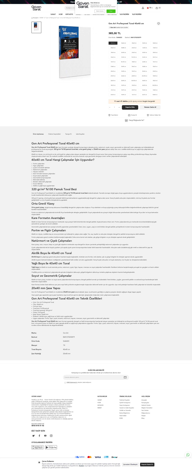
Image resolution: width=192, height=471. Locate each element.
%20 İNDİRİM (136, 14)
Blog (143, 418)
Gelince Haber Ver (154, 115)
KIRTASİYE (69, 14)
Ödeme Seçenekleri (54, 134)
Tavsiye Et (133, 115)
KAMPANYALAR (98, 14)
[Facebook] (39, 436)
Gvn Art (119, 27)
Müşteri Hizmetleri (147, 408)
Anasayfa (35, 17)
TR (150, 8)
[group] (75, 52)
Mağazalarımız (146, 413)
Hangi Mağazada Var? (136, 120)
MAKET (78, 14)
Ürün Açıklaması (38, 134)
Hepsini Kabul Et (147, 464)
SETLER (87, 14)
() (159, 8)
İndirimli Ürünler (146, 405)
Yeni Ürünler (145, 410)
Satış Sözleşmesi (125, 405)
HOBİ (60, 14)
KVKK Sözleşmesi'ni (72, 382)
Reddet (81, 466)
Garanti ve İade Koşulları (127, 408)
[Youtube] (45, 436)
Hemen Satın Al (150, 107)
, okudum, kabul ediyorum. (79, 382)
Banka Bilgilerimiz (125, 413)
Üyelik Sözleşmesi (125, 402)
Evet (111, 11)
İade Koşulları (80, 134)
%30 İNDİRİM (124, 14)
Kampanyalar (145, 402)
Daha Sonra (99, 11)
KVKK (121, 418)
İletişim (144, 415)
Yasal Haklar (123, 415)
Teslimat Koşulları (125, 400)
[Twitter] (34, 436)
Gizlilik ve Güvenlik (125, 410)
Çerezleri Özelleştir (130, 464)
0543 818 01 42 (38, 426)
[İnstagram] (51, 436)
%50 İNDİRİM (112, 14)
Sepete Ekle (130, 107)
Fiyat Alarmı (114, 115)
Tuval (46, 17)
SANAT (53, 14)
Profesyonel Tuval (54, 17)
